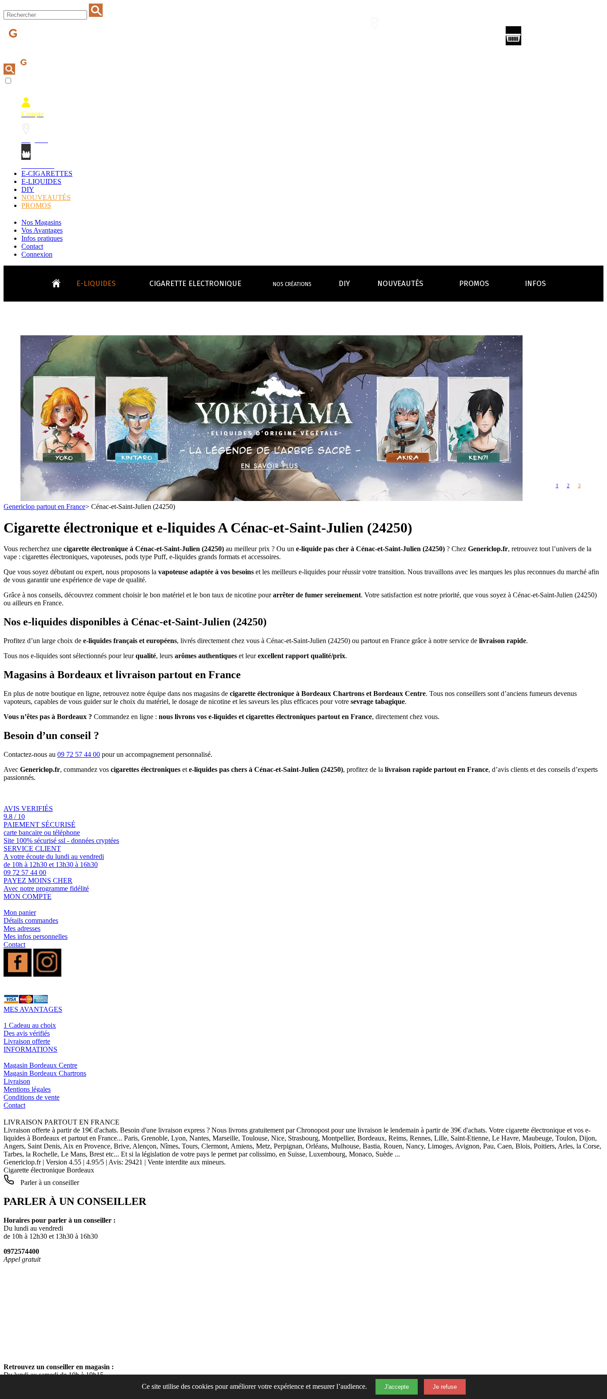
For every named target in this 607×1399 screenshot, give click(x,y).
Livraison (17, 1081)
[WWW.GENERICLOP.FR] (59, 281)
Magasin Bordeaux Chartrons (45, 1073)
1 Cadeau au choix (30, 1025)
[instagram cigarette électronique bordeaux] (47, 974)
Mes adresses (22, 928)
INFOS (535, 283)
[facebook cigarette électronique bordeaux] (18, 974)
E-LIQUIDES (41, 181)
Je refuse (445, 1386)
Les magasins (380, 38)
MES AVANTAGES (33, 1009)
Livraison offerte (27, 1041)
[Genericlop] (44, 48)
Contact (32, 246)
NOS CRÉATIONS (292, 284)
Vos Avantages (42, 230)
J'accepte (396, 1386)
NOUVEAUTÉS (46, 197)
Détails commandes (31, 920)
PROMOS (36, 205)
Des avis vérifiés (27, 1033)
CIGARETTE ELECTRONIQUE (195, 283)
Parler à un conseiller (49, 1182)
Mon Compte (323, 38)
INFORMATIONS (30, 1049)
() (552, 37)
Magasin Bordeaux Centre (40, 1065)
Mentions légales (27, 1089)
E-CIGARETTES (46, 173)
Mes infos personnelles (36, 936)
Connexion (36, 254)
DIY (27, 189)
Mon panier (20, 912)
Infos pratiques (42, 238)
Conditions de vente (32, 1097)
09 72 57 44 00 (78, 754)
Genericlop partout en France (44, 506)
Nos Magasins (41, 222)
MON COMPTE (28, 896)
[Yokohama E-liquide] (271, 498)
